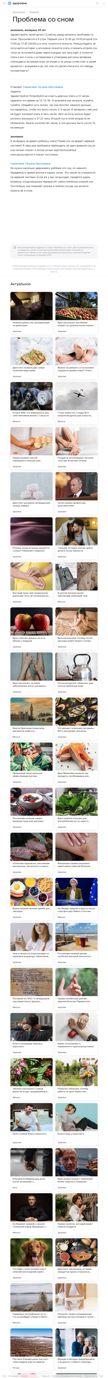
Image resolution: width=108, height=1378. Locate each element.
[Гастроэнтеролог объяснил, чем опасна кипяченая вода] (76, 673)
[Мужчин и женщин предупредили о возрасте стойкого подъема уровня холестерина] (76, 1349)
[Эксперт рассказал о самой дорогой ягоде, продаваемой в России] (31, 1079)
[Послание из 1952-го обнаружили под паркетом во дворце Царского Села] (31, 989)
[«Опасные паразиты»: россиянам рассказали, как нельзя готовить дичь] (31, 854)
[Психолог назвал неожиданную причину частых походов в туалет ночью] (76, 1304)
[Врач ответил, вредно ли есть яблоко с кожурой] (31, 628)
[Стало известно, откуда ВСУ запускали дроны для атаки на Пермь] (76, 403)
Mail (4, 1376)
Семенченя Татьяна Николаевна (43, 86)
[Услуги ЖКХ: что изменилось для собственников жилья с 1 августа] (31, 403)
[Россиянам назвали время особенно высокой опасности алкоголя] (76, 944)
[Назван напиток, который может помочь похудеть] (76, 1214)
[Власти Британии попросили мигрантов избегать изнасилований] (31, 719)
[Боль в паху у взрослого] (76, 1124)
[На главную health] (19, 3)
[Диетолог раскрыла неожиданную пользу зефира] (31, 493)
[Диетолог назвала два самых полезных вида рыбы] (31, 358)
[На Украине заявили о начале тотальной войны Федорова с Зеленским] (31, 1214)
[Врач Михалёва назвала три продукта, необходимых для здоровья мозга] (76, 764)
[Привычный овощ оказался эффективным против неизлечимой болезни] (31, 764)
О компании (13, 1376)
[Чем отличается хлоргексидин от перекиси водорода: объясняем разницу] (31, 944)
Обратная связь (90, 1376)
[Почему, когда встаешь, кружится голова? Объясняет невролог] (31, 538)
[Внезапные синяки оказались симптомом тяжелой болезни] (76, 854)
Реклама (24, 1376)
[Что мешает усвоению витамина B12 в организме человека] (76, 719)
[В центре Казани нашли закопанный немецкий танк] (76, 583)
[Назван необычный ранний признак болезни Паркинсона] (76, 989)
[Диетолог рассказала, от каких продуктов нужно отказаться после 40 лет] (76, 1259)
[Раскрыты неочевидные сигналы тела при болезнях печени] (76, 448)
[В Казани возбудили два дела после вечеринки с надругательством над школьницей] (31, 1169)
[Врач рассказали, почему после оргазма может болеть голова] (76, 628)
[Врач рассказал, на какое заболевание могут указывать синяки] (31, 673)
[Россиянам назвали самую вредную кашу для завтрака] (31, 809)
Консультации (19, 12)
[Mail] (9, 3)
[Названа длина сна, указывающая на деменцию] (31, 313)
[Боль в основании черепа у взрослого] (31, 1034)
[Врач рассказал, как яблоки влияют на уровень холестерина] (76, 313)
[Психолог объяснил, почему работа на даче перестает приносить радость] (76, 1079)
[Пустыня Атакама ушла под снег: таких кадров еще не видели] (31, 1349)
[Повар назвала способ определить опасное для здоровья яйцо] (31, 448)
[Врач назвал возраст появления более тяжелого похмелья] (76, 1169)
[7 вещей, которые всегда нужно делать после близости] (76, 538)
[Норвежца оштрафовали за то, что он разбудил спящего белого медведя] (31, 1304)
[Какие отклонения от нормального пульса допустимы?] (76, 1034)
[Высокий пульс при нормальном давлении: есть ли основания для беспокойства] (31, 583)
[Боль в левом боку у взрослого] (31, 1124)
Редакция (46, 1376)
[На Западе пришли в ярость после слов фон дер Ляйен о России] (76, 899)
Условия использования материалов (67, 1376)
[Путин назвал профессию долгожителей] (76, 493)
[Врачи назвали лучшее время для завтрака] (31, 899)
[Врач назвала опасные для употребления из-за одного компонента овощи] (76, 809)
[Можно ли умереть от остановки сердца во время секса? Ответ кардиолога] (76, 358)
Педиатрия (34, 12)
